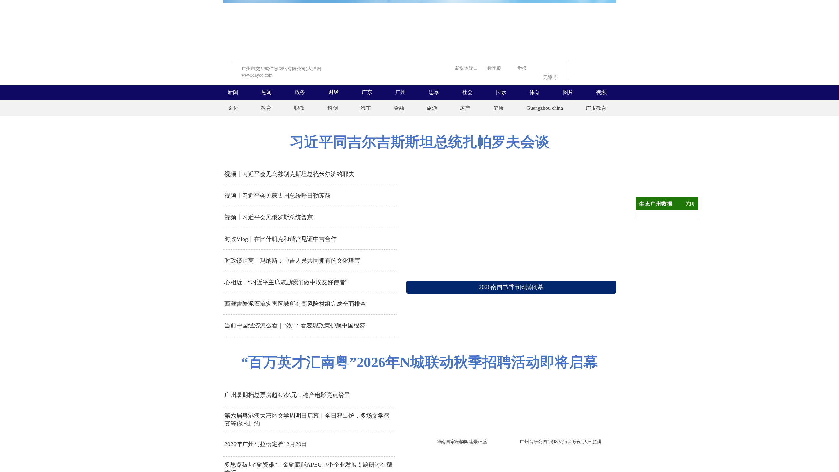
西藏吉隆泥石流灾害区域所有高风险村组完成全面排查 (295, 304)
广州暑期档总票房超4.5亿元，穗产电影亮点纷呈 (287, 395)
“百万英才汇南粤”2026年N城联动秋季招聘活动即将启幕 (419, 362)
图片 (568, 92)
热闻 (266, 92)
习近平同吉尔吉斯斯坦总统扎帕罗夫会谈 (419, 142)
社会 (467, 92)
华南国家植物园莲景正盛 (462, 441)
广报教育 (596, 108)
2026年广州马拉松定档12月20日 (265, 444)
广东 (367, 92)
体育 (534, 92)
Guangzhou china (544, 108)
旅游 (432, 108)
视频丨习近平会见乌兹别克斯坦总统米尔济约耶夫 (289, 174)
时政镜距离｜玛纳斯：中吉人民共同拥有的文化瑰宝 (292, 260)
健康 (498, 108)
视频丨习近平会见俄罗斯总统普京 (268, 217)
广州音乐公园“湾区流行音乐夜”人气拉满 (561, 441)
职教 (299, 108)
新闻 (233, 92)
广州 (400, 92)
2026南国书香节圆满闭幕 (511, 287)
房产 (465, 108)
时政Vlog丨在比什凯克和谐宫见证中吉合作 (280, 239)
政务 (300, 92)
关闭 (689, 203)
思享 (434, 92)
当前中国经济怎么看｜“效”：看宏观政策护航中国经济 (294, 325)
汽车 (366, 108)
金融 (399, 108)
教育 (266, 108)
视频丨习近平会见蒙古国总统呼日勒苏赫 (277, 195)
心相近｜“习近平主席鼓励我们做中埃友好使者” (286, 282)
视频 (601, 92)
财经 (333, 92)
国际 (501, 92)
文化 (233, 108)
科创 (332, 108)
